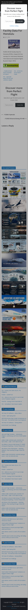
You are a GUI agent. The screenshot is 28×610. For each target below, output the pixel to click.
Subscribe (20, 21)
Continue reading (14, 26)
